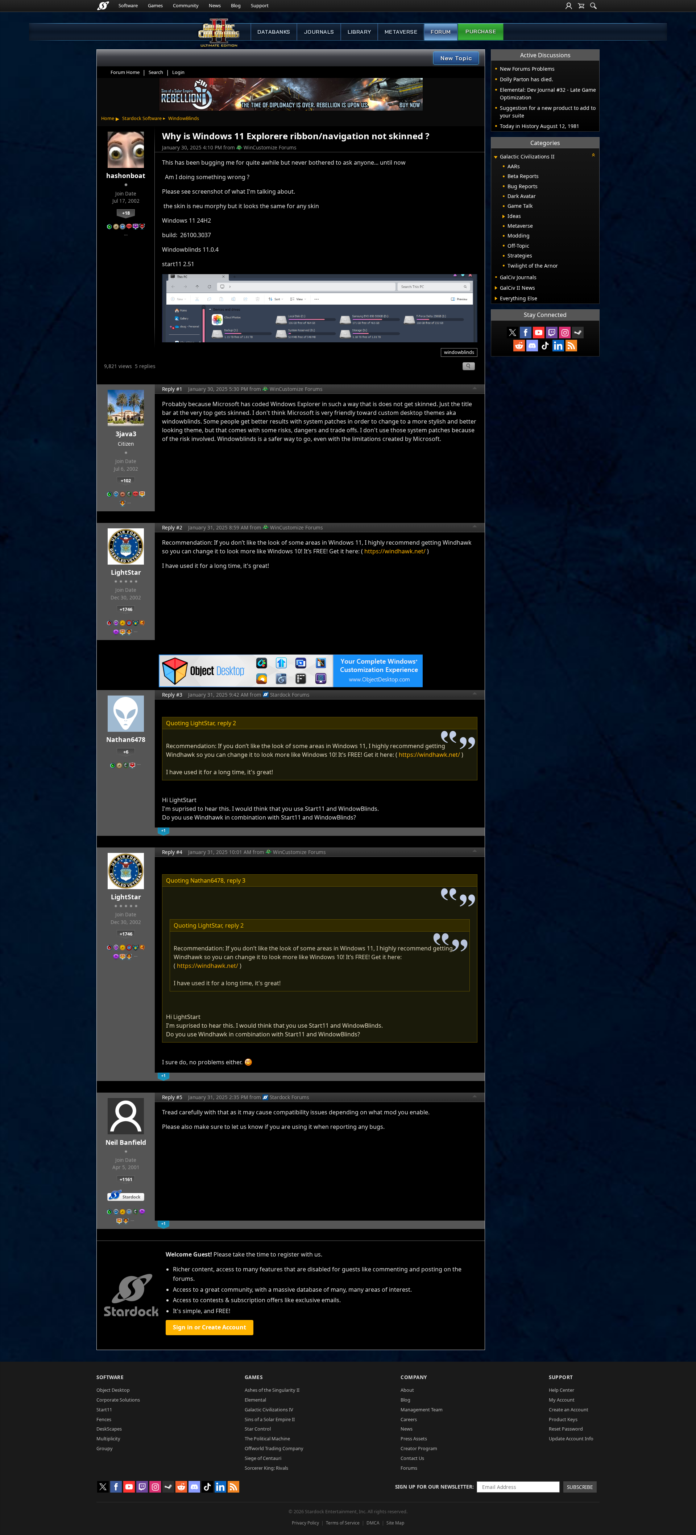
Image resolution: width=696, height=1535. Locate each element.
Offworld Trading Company (274, 1448)
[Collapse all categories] (593, 154)
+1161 (126, 1179)
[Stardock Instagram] (564, 332)
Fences (103, 1419)
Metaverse (401, 32)
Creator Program (419, 1448)
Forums (409, 1468)
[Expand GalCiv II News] (496, 288)
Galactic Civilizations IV (269, 1409)
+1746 (126, 609)
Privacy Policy (305, 1523)
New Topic (456, 58)
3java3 (126, 433)
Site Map (395, 1523)
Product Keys (563, 1419)
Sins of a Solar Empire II (270, 1419)
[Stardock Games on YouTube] (538, 332)
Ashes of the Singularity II (272, 1390)
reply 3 (236, 880)
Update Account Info (571, 1438)
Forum (441, 32)
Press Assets (414, 1438)
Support (260, 5)
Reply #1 (172, 388)
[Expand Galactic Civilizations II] (495, 157)
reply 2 (227, 723)
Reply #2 (172, 527)
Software (128, 5)
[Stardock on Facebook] (525, 332)
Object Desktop (113, 1390)
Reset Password (566, 1428)
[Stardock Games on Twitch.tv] (551, 332)
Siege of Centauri (263, 1458)
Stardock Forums (290, 694)
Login (178, 72)
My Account (562, 1399)
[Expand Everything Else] (496, 298)
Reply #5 (172, 1097)
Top (474, 389)
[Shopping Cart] (581, 6)
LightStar (126, 572)
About (407, 1390)
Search (156, 72)
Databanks (273, 32)
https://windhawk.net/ (395, 551)
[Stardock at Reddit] (519, 345)
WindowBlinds (183, 118)
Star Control (258, 1428)
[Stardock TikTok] (545, 345)
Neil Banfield (125, 1142)
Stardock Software (142, 118)
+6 (125, 751)
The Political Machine (267, 1438)
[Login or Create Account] (568, 6)
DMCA (373, 1523)
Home (107, 118)
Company (414, 1377)
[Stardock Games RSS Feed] (571, 345)
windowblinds (459, 352)
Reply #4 (172, 852)
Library (359, 32)
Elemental (255, 1399)
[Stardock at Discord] (532, 345)
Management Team (422, 1409)
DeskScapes (109, 1428)
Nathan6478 (125, 739)
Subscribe (580, 1487)
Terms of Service (343, 1523)
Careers (409, 1419)
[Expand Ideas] (503, 216)
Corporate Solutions (118, 1399)
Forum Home (125, 72)
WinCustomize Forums (270, 147)
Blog (236, 5)
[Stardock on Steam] (577, 332)
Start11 (104, 1409)
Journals (319, 32)
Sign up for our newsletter (433, 1486)
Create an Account (568, 1409)
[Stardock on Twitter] (512, 332)
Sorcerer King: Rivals (266, 1468)
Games (155, 5)
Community (186, 5)
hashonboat (125, 175)
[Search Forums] (593, 6)
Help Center (561, 1390)
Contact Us (412, 1458)
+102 (126, 480)
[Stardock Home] (103, 5)
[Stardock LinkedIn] (558, 345)
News (215, 5)
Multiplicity (108, 1438)
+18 (126, 213)
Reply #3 (172, 694)
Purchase (480, 31)
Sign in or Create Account (209, 1327)
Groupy (104, 1448)
